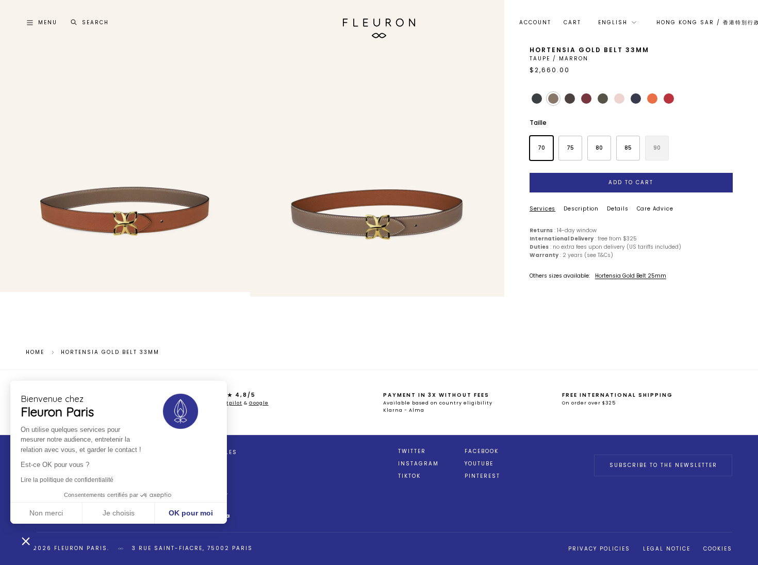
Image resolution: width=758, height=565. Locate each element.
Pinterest (482, 476)
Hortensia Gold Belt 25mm (630, 276)
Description (581, 209)
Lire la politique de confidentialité (67, 479)
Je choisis (119, 513)
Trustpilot (228, 403)
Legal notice (666, 549)
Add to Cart (630, 182)
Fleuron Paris (80, 548)
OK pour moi (191, 513)
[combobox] (616, 22)
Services (542, 209)
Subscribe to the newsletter (663, 465)
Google (259, 403)
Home (35, 352)
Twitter (412, 451)
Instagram (418, 464)
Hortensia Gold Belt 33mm (110, 352)
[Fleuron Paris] (379, 22)
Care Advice (655, 209)
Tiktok (409, 476)
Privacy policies (599, 549)
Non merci (46, 513)
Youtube (479, 464)
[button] (25, 540)
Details (618, 209)
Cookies (717, 549)
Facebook (482, 451)
